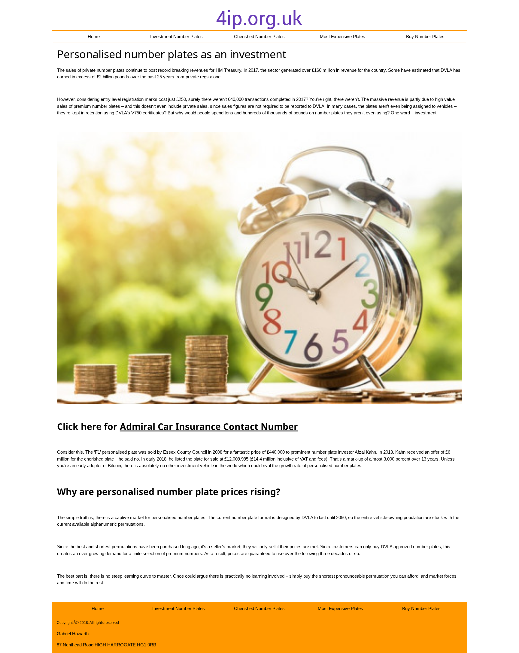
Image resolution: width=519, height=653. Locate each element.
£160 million (323, 70)
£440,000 (276, 452)
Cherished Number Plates (259, 36)
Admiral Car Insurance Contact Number (209, 426)
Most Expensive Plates (342, 36)
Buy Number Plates (425, 36)
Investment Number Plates (176, 36)
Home (94, 36)
